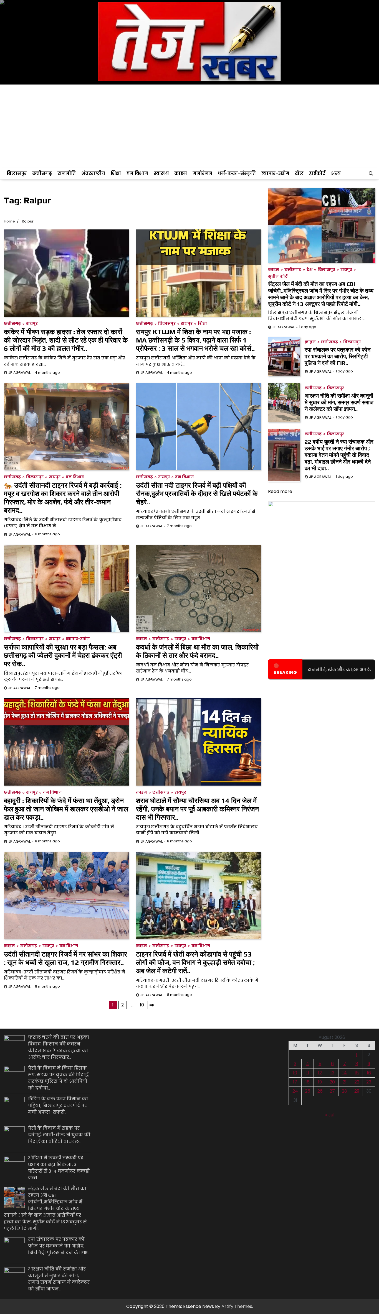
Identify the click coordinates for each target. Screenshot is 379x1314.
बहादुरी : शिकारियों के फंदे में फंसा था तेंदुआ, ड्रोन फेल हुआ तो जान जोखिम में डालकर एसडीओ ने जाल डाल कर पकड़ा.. (66, 809)
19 (320, 1082)
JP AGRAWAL (19, 372)
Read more (280, 491)
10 (142, 1005)
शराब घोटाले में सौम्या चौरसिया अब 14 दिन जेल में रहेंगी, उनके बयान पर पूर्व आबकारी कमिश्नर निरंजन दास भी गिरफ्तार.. (197, 809)
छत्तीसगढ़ (42, 173)
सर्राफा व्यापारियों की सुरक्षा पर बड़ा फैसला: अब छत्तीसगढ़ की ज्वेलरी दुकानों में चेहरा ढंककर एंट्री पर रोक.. (63, 655)
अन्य (336, 173)
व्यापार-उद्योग (275, 173)
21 (345, 1082)
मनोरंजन (202, 173)
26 (320, 1091)
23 (368, 1082)
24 (295, 1091)
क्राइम (180, 173)
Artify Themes (236, 1306)
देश (309, 269)
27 (332, 1091)
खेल (299, 173)
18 (307, 1082)
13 (332, 1073)
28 (344, 1091)
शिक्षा (116, 173)
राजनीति (66, 173)
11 (307, 1073)
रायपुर (32, 323)
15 (357, 1073)
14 (344, 1073)
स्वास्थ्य (161, 173)
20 (332, 1082)
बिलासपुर (17, 173)
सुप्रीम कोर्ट (278, 276)
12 (320, 1073)
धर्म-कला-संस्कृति (237, 173)
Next (152, 1005)
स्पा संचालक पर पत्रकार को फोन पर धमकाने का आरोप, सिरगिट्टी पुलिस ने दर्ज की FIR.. (337, 356)
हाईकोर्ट (317, 173)
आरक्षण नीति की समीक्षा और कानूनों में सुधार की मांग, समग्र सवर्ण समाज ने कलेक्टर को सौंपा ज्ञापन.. (339, 402)
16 (369, 1073)
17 (295, 1082)
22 (356, 1082)
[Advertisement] (189, 126)
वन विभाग (137, 173)
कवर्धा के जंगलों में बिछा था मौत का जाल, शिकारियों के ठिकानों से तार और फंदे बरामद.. (197, 651)
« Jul (329, 1115)
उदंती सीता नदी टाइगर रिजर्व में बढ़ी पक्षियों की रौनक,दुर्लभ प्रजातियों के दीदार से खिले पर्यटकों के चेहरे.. (197, 493)
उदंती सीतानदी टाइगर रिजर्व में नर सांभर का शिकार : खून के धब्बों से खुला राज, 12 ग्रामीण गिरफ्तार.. (65, 958)
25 (307, 1091)
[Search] (371, 173)
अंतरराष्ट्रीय (93, 173)
